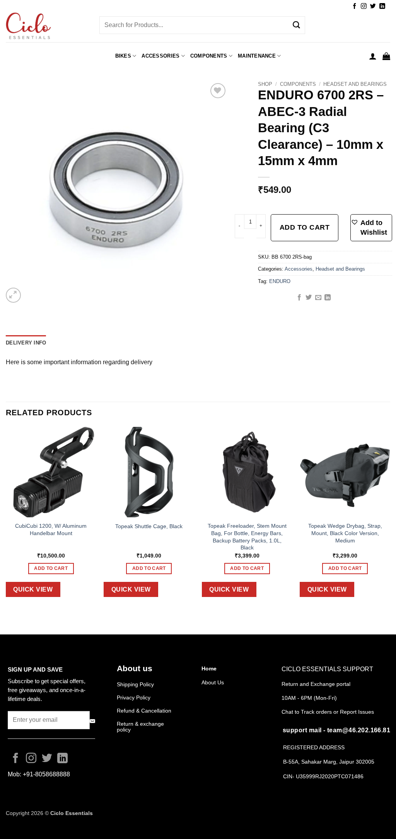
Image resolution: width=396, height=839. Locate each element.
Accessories (298, 269)
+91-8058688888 (46, 774)
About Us (212, 682)
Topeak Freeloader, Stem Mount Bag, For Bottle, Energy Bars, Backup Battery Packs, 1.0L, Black (247, 537)
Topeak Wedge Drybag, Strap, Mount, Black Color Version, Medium (345, 533)
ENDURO (279, 281)
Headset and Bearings (355, 84)
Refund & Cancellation (145, 711)
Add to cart (305, 227)
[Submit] (296, 25)
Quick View (33, 589)
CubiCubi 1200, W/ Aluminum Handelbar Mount (51, 529)
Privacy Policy (133, 697)
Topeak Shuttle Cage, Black (149, 526)
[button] (373, 56)
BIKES (123, 56)
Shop (265, 84)
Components (208, 56)
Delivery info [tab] (26, 343)
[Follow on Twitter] (373, 6)
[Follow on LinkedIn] (382, 6)
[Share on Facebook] (299, 297)
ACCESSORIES (160, 56)
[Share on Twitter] (309, 297)
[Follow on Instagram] (364, 6)
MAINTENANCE (257, 56)
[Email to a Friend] (318, 297)
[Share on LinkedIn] (327, 297)
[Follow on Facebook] (354, 6)
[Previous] (6, 518)
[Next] (390, 518)
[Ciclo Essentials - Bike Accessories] (47, 26)
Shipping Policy (135, 684)
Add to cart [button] (51, 568)
